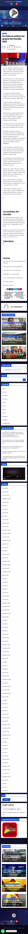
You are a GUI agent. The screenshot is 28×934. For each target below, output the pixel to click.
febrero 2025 (5, 523)
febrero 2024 (5, 554)
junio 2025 (5, 509)
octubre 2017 (5, 773)
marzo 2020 (5, 683)
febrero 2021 (5, 676)
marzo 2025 (5, 519)
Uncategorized (19, 322)
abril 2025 (4, 516)
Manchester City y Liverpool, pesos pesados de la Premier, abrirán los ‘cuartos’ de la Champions (9, 295)
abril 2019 (4, 710)
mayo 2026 (5, 488)
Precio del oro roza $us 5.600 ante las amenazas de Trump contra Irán (13, 887)
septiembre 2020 (6, 679)
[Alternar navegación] (13, 26)
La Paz (14, 351)
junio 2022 (5, 623)
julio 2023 (4, 578)
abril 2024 (4, 551)
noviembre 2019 (6, 686)
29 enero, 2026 (8, 874)
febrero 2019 (5, 717)
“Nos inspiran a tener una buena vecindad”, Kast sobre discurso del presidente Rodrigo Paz (13, 442)
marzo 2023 (5, 592)
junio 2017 (4, 787)
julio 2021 (4, 662)
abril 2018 (4, 752)
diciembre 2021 (6, 644)
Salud (13, 322)
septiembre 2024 (6, 540)
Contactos (14, 931)
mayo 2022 (5, 627)
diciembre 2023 (6, 561)
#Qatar (14, 49)
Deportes (4, 33)
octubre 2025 (5, 495)
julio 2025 (4, 505)
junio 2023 (5, 582)
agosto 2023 (5, 575)
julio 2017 (4, 783)
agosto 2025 (5, 502)
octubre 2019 (5, 689)
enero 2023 (5, 599)
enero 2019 (5, 721)
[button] (23, 25)
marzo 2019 (5, 714)
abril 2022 (4, 630)
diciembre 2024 (6, 530)
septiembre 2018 (6, 735)
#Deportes (18, 47)
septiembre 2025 (6, 498)
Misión (5, 927)
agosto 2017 (5, 780)
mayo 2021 (5, 669)
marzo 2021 (5, 672)
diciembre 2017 (6, 766)
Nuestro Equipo (21, 927)
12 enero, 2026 (8, 904)
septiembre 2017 (6, 776)
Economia (4, 399)
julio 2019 (4, 700)
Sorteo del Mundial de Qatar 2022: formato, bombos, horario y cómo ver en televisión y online (18, 295)
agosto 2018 (5, 738)
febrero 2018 (5, 759)
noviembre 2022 (6, 606)
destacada (4, 395)
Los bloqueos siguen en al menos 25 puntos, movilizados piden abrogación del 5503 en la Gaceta (13, 458)
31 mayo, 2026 (8, 859)
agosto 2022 (5, 617)
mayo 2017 (5, 790)
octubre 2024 (5, 537)
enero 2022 (5, 641)
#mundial (9, 49)
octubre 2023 (5, 568)
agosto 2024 (5, 544)
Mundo (4, 409)
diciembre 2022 (6, 603)
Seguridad (4, 416)
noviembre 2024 (6, 533)
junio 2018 (4, 745)
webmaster (11, 45)
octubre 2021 (5, 651)
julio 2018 (4, 742)
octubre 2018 (5, 731)
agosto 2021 (5, 658)
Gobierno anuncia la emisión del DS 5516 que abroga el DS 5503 (12, 902)
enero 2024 (5, 557)
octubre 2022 (5, 610)
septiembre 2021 (6, 655)
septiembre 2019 (6, 693)
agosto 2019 (5, 696)
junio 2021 (4, 665)
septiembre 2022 (6, 613)
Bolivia (5, 322)
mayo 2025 (5, 512)
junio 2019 (4, 703)
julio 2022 (4, 620)
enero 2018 (5, 762)
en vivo (6, 799)
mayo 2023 (5, 585)
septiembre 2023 (6, 571)
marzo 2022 (5, 634)
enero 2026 (5, 491)
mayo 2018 (5, 749)
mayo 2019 (5, 707)
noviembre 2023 (6, 564)
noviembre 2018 (6, 728)
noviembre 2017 (6, 769)
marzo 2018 (5, 755)
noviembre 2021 (6, 648)
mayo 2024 (5, 547)
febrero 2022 (5, 637)
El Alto (9, 351)
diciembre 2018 (6, 724)
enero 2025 (5, 526)
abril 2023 (4, 589)
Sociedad (4, 419)
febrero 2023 (5, 596)
